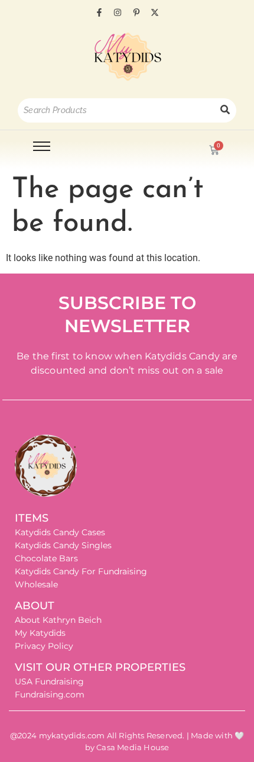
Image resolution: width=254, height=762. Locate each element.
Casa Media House (132, 747)
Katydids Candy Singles (63, 545)
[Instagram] (117, 12)
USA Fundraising (49, 681)
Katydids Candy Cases (60, 532)
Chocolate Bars (46, 558)
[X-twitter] (154, 12)
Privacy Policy (44, 646)
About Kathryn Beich (58, 620)
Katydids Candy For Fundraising (81, 571)
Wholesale (36, 584)
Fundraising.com (49, 694)
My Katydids (40, 633)
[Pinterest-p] (136, 12)
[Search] (225, 110)
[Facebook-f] (99, 12)
